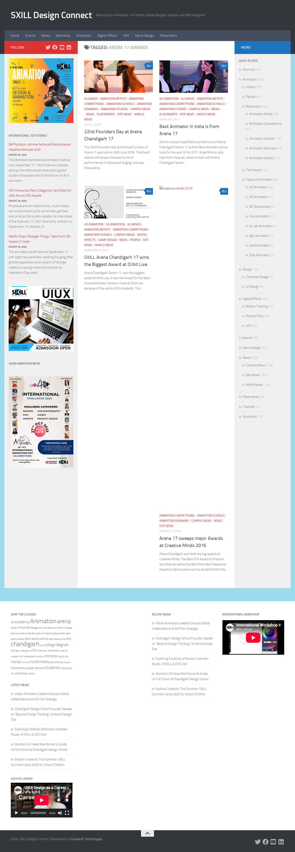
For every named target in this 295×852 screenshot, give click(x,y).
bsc (68, 638)
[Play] (16, 813)
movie (25, 662)
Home (15, 35)
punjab (30, 668)
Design (247, 269)
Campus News (140, 109)
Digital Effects (107, 35)
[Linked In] (68, 47)
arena (64, 621)
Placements (168, 35)
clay (42, 645)
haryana (53, 650)
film (35, 650)
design (25, 650)
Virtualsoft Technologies (86, 839)
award (15, 627)
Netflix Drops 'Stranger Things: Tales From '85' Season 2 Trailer (40, 238)
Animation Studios (114, 109)
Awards (24, 627)
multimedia (39, 661)
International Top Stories (28, 136)
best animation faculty (23, 633)
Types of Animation (259, 180)
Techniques (254, 170)
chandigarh (25, 644)
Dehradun (16, 650)
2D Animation (93, 224)
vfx (12, 673)
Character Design (257, 277)
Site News (124, 114)
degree (62, 644)
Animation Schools (120, 104)
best (44, 627)
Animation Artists (113, 99)
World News (206, 114)
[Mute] (60, 813)
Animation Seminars (174, 521)
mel (66, 656)
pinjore (66, 662)
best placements (57, 638)
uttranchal (66, 668)
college (50, 644)
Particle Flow (254, 316)
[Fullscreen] (67, 813)
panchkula (56, 662)
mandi (61, 656)
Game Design (144, 35)
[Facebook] (54, 47)
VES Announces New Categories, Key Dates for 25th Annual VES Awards (40, 193)
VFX (126, 35)
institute (50, 656)
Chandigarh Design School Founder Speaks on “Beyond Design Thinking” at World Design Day (41, 714)
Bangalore (36, 627)
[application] (42, 800)
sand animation (259, 245)
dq (30, 650)
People (135, 240)
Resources (253, 106)
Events (30, 35)
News (45, 35)
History (251, 87)
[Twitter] (48, 47)
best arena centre (36, 639)
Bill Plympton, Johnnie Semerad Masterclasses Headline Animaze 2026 (40, 147)
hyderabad (29, 656)
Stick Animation (259, 255)
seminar (39, 668)
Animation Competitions (176, 104)
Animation (83, 35)
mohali (16, 662)
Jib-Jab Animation (261, 226)
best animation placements (50, 633)
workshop (21, 673)
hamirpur (42, 650)
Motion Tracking (257, 306)
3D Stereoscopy (260, 207)
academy (22, 622)
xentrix (31, 673)
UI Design (252, 287)
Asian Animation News (24, 363)
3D (12, 622)
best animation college (60, 627)
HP (21, 656)
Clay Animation (259, 216)
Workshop (63, 35)
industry (39, 656)
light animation (259, 236)
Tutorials (248, 407)
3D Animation (168, 99)
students (52, 667)
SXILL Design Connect (51, 15)
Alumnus (91, 99)
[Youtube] (61, 47)
